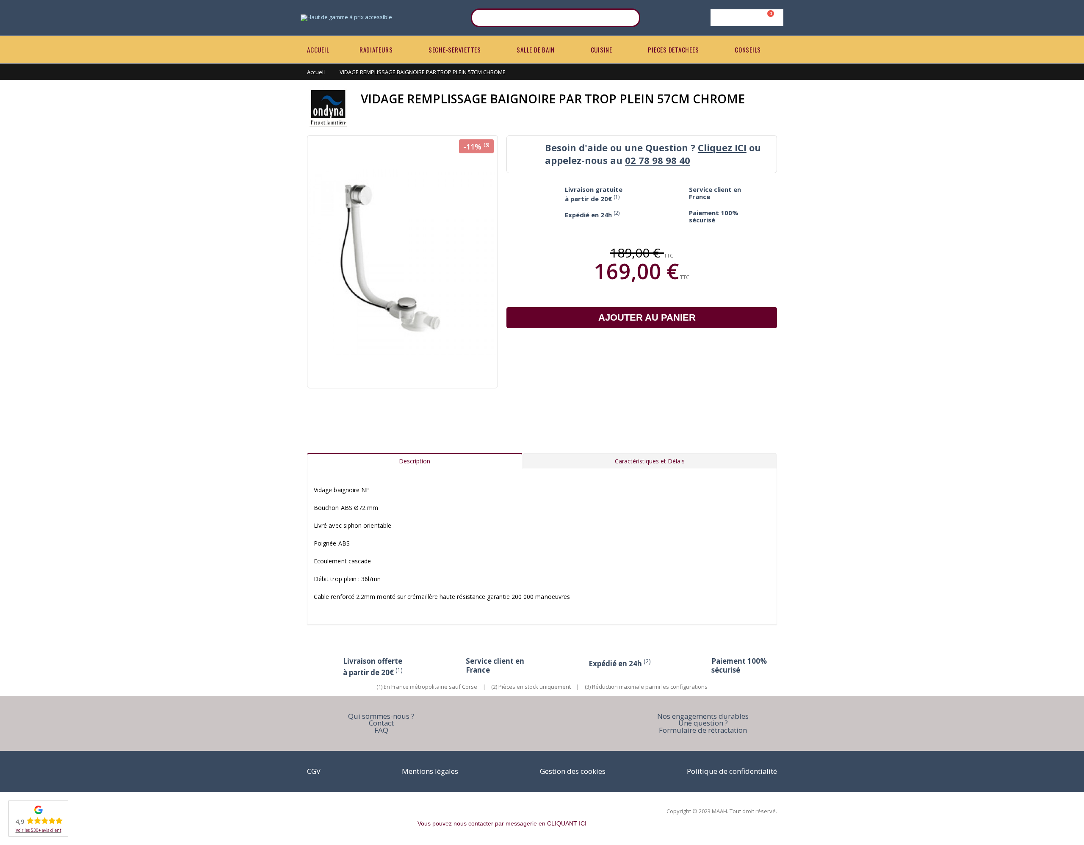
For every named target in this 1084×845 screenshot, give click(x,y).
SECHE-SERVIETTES (455, 49)
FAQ (381, 730)
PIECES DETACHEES (673, 49)
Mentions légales (430, 771)
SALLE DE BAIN (536, 49)
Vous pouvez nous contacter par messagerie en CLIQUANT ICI (502, 823)
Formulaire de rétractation (703, 730)
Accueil (316, 72)
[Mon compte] (745, 17)
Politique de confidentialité (732, 771)
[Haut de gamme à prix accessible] (346, 17)
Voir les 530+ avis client (38, 830)
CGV (314, 771)
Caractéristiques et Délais (650, 461)
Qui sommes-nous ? (381, 716)
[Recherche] (628, 18)
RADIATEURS (376, 49)
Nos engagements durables (703, 716)
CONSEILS (748, 49)
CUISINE (601, 49)
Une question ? (703, 723)
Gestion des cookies (573, 771)
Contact (381, 723)
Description (414, 461)
